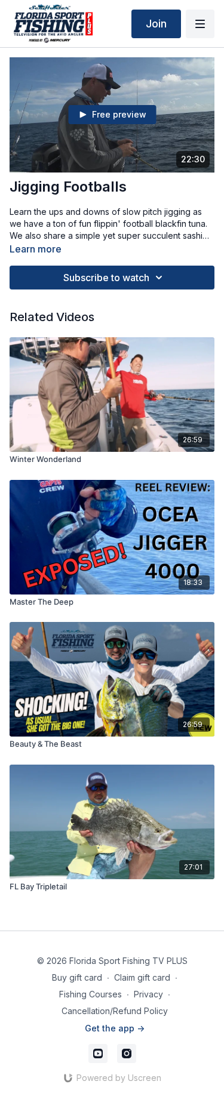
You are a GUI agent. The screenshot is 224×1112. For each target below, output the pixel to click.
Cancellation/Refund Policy (115, 1011)
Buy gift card (77, 977)
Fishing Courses (90, 994)
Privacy (148, 994)
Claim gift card (142, 977)
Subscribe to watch (106, 278)
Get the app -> (115, 1028)
